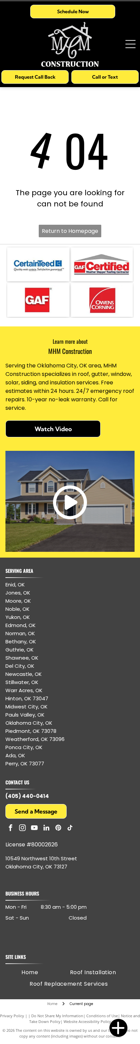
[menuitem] (29, 972)
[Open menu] (130, 44)
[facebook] (10, 829)
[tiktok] (70, 829)
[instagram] (22, 829)
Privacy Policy (12, 1015)
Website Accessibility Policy (87, 1021)
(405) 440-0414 (27, 796)
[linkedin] (46, 829)
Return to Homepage (70, 231)
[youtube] (34, 829)
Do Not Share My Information (57, 1015)
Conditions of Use (102, 1015)
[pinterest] (58, 829)
